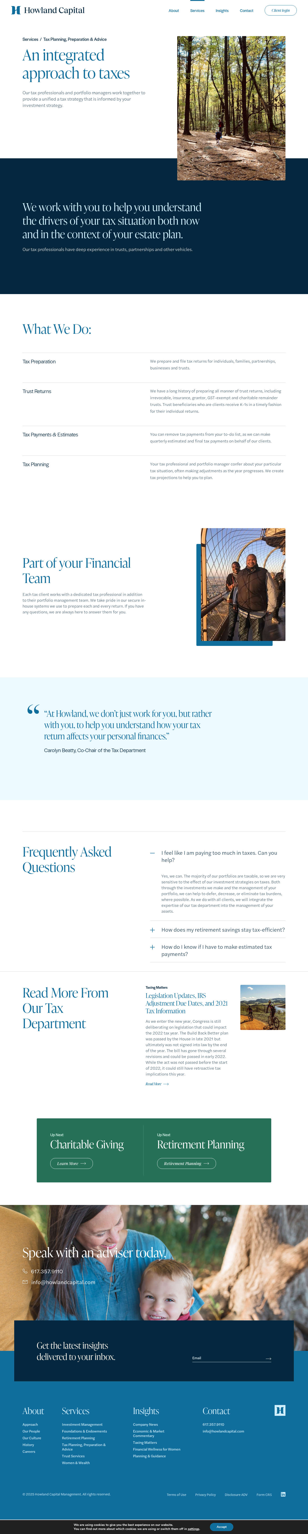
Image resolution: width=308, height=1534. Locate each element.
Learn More (67, 1163)
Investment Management (82, 1424)
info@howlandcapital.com (63, 1281)
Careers (29, 1451)
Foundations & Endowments (84, 1431)
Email (196, 1358)
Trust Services (73, 1456)
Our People (31, 1431)
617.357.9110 (47, 1271)
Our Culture (32, 1438)
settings (193, 1529)
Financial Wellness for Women (156, 1449)
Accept (222, 1527)
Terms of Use (176, 1495)
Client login (281, 10)
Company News (145, 1424)
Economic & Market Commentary (148, 1433)
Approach (30, 1424)
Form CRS (264, 1495)
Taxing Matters (145, 1442)
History (28, 1444)
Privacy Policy (205, 1495)
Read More (153, 1083)
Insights (222, 10)
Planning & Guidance (149, 1456)
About (174, 10)
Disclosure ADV (236, 1495)
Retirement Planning (182, 1163)
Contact (246, 10)
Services (197, 10)
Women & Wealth (76, 1462)
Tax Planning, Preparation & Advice (84, 1446)
